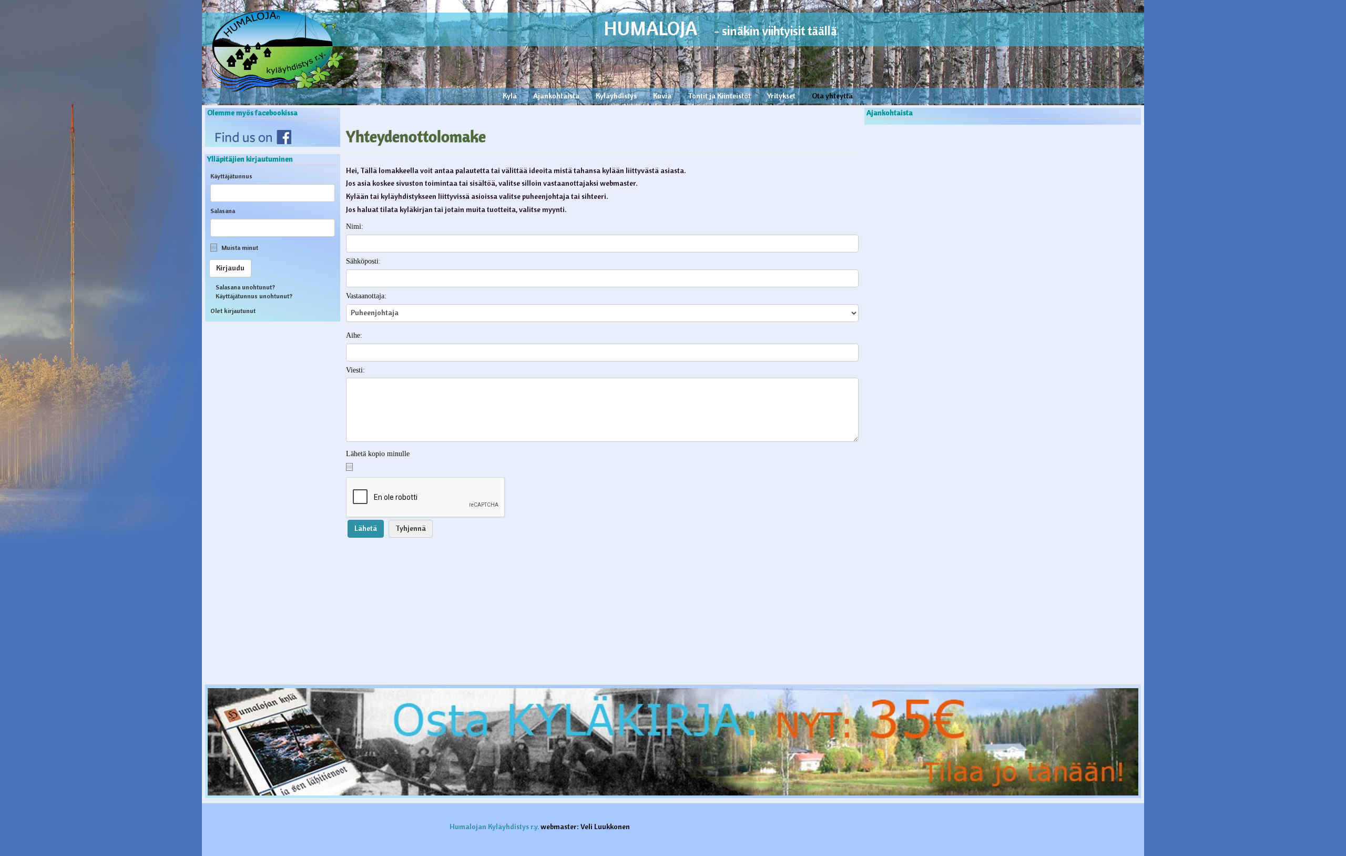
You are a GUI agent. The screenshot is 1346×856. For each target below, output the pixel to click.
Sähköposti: (363, 261)
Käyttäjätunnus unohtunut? (254, 296)
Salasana (222, 211)
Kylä (510, 95)
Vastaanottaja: (366, 296)
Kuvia (662, 95)
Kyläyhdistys (616, 95)
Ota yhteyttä (832, 95)
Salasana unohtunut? (245, 287)
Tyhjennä (410, 528)
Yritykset (781, 95)
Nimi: (354, 226)
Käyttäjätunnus (231, 176)
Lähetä (365, 528)
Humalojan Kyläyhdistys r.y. (494, 826)
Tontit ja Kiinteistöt (719, 95)
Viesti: (355, 370)
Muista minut (239, 247)
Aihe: (354, 335)
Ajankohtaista (556, 95)
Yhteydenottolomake (416, 136)
